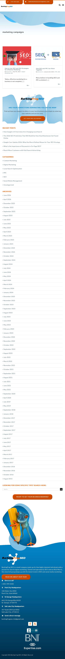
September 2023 (9, 309)
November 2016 (9, 471)
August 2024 (8, 264)
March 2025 (8, 236)
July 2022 (7, 357)
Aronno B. (9, 71)
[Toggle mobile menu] (63, 5)
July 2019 (7, 402)
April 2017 (7, 450)
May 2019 (7, 406)
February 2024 (9, 288)
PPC (56, 71)
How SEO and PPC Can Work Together (45, 69)
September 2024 (9, 260)
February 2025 (9, 240)
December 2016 (9, 466)
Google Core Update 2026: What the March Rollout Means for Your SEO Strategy (32, 142)
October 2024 (9, 256)
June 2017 (7, 442)
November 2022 (9, 341)
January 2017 (8, 462)
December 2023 (9, 296)
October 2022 (9, 345)
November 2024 (9, 252)
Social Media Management (13, 181)
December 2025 (9, 203)
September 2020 (9, 394)
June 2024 (7, 272)
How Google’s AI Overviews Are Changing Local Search (23, 132)
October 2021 (9, 369)
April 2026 (7, 199)
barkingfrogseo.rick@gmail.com (13, 619)
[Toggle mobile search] (60, 5)
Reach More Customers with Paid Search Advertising (22, 150)
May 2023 (7, 325)
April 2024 (7, 280)
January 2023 (8, 333)
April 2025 (7, 232)
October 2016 (9, 475)
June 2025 (7, 224)
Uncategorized (9, 185)
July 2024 (7, 268)
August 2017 (8, 434)
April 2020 (7, 398)
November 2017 (9, 422)
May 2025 (7, 228)
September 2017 (9, 430)
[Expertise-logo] (32, 643)
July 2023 (7, 317)
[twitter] (35, 624)
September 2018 (9, 410)
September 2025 (9, 211)
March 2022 (8, 361)
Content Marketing (10, 161)
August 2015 (8, 479)
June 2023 (7, 321)
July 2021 (7, 381)
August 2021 (8, 377)
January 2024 (8, 292)
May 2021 (7, 390)
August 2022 (8, 353)
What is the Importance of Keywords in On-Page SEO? (22, 146)
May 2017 (7, 446)
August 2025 (8, 215)
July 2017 (7, 438)
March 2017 (8, 454)
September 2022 (9, 349)
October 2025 (9, 207)
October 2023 (9, 304)
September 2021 (9, 373)
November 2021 (9, 365)
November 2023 (9, 300)
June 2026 (7, 195)
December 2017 (9, 418)
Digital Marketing (10, 165)
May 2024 (7, 276)
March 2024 (8, 284)
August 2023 (8, 313)
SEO (12, 73)
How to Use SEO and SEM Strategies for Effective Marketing (17, 69)
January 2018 (8, 414)
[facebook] (30, 624)
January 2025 (8, 244)
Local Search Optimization (13, 169)
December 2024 (9, 248)
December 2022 (9, 337)
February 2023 (9, 329)
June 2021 (7, 385)
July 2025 (7, 220)
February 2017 (9, 458)
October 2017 (9, 426)
